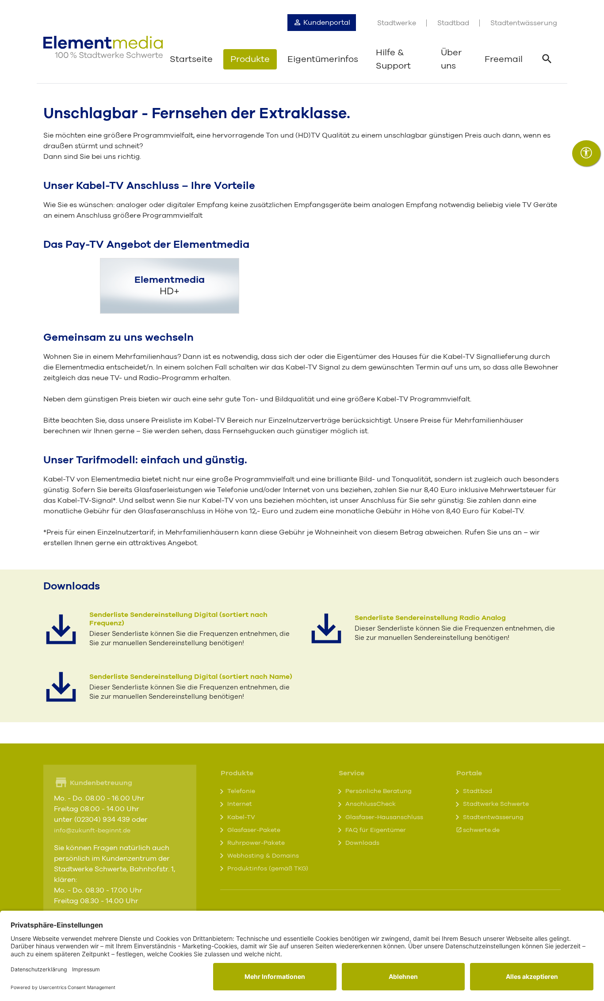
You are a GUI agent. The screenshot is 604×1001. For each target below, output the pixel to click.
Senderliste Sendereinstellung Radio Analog (430, 617)
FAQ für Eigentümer (375, 830)
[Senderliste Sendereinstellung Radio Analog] (326, 628)
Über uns (451, 59)
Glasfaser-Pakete (253, 830)
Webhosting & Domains (263, 856)
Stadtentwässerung (523, 23)
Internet (239, 804)
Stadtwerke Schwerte (496, 804)
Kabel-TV (241, 817)
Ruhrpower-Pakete (256, 843)
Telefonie (241, 791)
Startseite (191, 59)
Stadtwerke (396, 23)
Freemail (504, 59)
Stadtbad (453, 23)
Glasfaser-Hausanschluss (384, 817)
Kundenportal (326, 22)
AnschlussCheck (370, 804)
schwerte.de (481, 830)
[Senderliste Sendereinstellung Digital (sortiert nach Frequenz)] (61, 629)
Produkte (250, 59)
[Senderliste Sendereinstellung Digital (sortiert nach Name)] (61, 687)
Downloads (362, 843)
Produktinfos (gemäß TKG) (267, 869)
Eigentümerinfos (322, 59)
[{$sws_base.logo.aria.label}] (103, 47)
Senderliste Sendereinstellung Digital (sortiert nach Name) (190, 676)
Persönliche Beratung (378, 791)
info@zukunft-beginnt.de (92, 831)
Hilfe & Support (393, 59)
